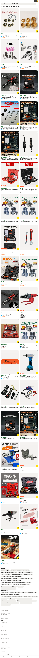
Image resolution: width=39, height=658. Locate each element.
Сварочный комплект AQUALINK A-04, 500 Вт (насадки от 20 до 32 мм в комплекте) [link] (28, 469)
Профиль (35, 656)
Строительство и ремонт (4, 642)
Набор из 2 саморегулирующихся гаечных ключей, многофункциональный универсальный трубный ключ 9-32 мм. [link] (29, 252)
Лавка (12, 656)
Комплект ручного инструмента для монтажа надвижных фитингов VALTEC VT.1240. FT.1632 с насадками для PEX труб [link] (10, 190)
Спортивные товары (4, 639)
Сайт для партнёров (4, 614)
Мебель (2, 623)
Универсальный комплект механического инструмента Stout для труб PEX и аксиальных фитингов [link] (28, 500)
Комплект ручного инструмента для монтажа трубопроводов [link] (8, 346)
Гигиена (2, 626)
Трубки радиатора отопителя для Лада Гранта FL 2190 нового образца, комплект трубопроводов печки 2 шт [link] (9, 128)
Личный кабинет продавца (5, 610)
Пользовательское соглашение (5, 647)
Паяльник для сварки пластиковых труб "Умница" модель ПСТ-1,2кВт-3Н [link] (9, 531)
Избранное (19, 656)
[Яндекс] (8, 654)
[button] (37, 3)
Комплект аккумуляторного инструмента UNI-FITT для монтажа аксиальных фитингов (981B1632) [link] (9, 407)
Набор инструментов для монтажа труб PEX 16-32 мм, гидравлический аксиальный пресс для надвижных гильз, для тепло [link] (28, 439)
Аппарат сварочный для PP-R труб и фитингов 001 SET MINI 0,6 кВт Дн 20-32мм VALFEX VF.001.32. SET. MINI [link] (28, 531)
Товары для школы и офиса (5, 638)
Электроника (3, 627)
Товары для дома (3, 630)
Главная (4, 656)
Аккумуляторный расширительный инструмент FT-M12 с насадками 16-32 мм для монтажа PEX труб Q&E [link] (29, 377)
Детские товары (3, 643)
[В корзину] (18, 31)
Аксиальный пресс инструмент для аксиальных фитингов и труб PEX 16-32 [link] (8, 500)
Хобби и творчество (4, 634)
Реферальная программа (4, 618)
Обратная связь (3, 648)
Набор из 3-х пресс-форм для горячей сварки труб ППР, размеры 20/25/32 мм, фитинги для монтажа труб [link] (10, 35)
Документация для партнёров (5, 613)
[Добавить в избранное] (18, 9)
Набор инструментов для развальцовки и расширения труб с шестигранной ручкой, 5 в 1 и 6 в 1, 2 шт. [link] (28, 159)
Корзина (27, 656)
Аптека (2, 631)
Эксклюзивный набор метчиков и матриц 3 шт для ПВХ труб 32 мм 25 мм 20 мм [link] (9, 221)
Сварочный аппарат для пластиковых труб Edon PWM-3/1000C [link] (28, 314)
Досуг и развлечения (4, 622)
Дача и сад (2, 635)
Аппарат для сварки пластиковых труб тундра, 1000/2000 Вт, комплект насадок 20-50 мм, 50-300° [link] (28, 407)
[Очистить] (35, 4)
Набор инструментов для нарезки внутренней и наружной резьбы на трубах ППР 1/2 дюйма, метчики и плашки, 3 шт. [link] (28, 66)
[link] (5, 570)
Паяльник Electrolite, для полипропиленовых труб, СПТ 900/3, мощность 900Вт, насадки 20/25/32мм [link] (9, 469)
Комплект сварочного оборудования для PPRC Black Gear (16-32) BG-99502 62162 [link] (10, 377)
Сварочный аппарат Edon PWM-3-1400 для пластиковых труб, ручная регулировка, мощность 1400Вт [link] (10, 562)
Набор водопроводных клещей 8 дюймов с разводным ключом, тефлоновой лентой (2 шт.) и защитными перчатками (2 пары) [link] (9, 97)
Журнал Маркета (3, 651)
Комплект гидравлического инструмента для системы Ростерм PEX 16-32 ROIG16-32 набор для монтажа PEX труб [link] (28, 190)
